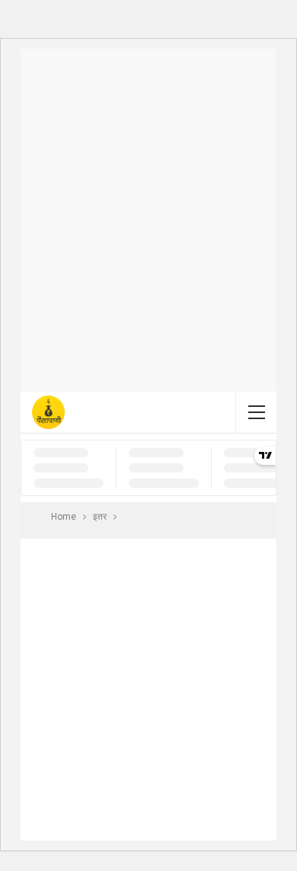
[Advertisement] (148, 220)
